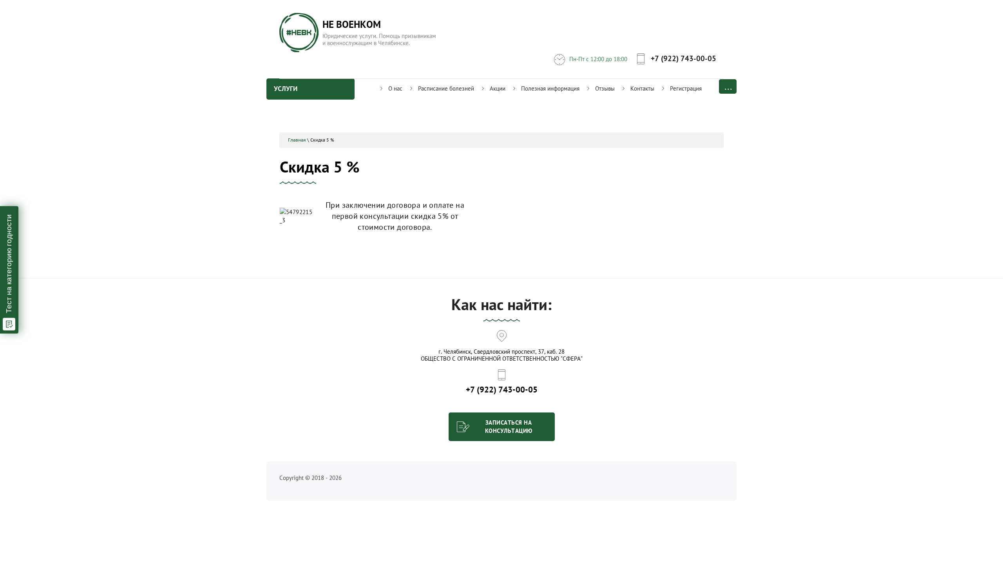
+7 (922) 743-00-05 (683, 58)
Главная (297, 139)
